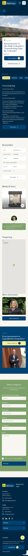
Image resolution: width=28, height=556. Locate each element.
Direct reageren (12, 58)
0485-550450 (8, 498)
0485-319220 (8, 511)
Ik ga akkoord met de (13, 458)
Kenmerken (14, 77)
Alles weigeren (6, 551)
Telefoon (4, 417)
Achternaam (5, 410)
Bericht (4, 432)
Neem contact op (14, 318)
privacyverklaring (18, 458)
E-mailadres (5, 425)
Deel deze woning (13, 63)
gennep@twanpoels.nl (10, 500)
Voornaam (5, 402)
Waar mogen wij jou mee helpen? (10, 395)
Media (21, 77)
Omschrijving (6, 77)
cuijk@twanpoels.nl (9, 514)
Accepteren (11, 547)
